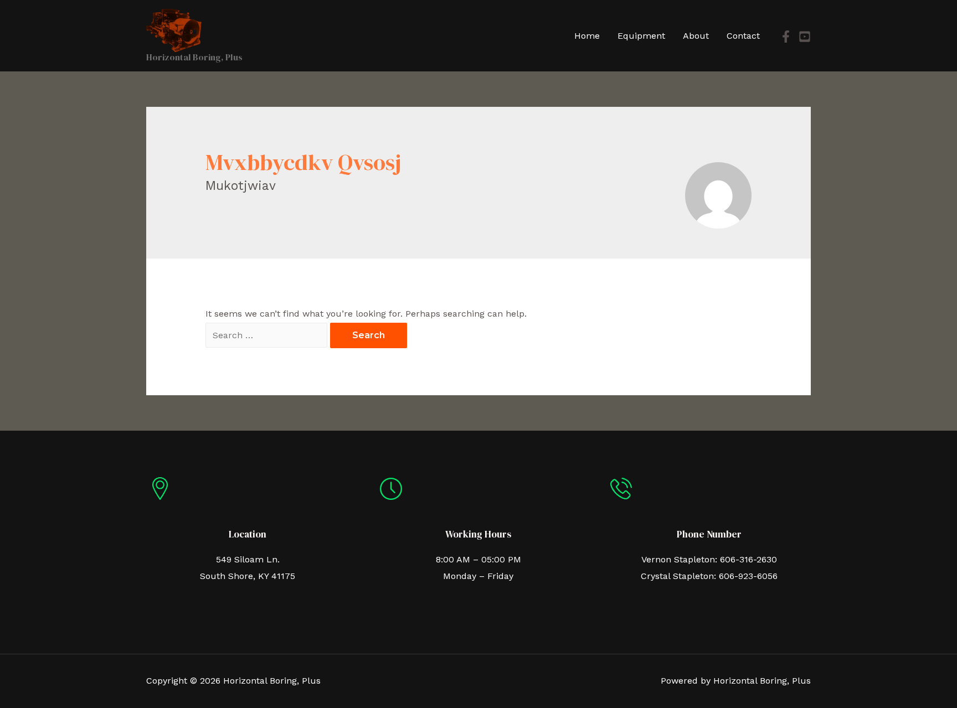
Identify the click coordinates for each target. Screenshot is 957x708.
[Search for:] (267, 335)
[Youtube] (805, 36)
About (696, 35)
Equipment (641, 35)
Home (587, 35)
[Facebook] (786, 36)
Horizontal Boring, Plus (194, 57)
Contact (743, 35)
